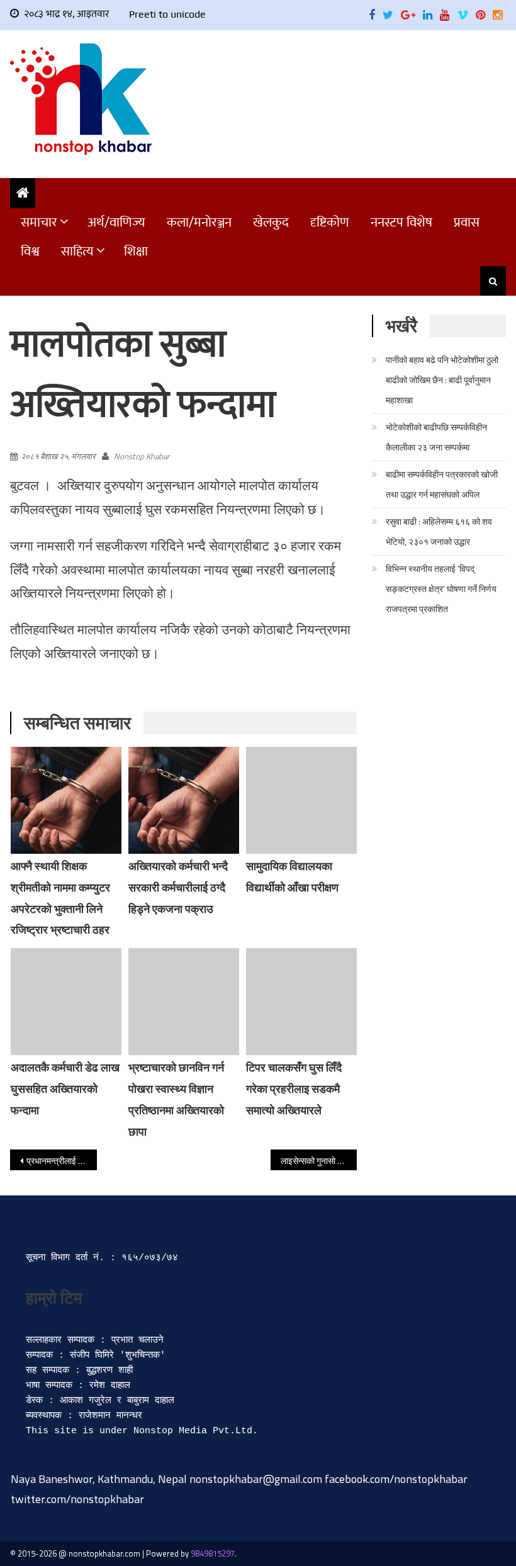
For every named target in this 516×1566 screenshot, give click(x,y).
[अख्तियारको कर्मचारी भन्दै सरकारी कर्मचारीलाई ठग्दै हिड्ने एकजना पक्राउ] (183, 800)
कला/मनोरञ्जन (199, 222)
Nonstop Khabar (141, 456)
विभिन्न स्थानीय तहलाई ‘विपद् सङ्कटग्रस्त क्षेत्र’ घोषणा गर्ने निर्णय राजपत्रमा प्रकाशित (441, 588)
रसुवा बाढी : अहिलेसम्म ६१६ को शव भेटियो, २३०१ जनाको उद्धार (439, 531)
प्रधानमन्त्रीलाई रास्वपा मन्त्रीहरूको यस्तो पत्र (61, 1160)
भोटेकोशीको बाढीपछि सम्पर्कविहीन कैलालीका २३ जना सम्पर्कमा (436, 437)
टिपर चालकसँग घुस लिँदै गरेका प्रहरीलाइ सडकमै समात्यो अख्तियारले (294, 1089)
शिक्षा (136, 251)
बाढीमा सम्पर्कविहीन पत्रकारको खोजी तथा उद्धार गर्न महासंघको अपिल (442, 484)
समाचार (39, 222)
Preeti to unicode (167, 14)
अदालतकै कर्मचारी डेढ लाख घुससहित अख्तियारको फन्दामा (65, 1089)
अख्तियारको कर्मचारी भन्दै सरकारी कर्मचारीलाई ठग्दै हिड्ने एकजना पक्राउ (178, 887)
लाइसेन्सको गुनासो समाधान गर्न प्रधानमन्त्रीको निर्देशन (319, 1160)
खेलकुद (271, 222)
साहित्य (77, 251)
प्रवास (467, 222)
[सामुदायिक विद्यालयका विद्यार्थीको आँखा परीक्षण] (301, 800)
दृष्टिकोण (329, 222)
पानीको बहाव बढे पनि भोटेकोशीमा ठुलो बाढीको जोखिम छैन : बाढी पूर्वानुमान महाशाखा (442, 379)
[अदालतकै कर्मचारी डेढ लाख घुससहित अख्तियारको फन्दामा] (66, 1001)
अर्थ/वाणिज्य (116, 222)
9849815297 (213, 1553)
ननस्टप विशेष (401, 222)
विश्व (30, 251)
